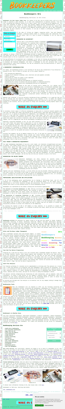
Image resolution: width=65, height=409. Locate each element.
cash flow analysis (22, 280)
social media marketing (18, 351)
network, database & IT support (33, 355)
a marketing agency (57, 358)
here (16, 322)
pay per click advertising (36, 352)
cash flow (15, 271)
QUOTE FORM (46, 303)
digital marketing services (41, 354)
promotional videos (26, 356)
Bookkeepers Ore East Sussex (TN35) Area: (14, 20)
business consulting (35, 358)
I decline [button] (41, 405)
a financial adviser (52, 351)
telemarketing (16, 359)
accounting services (20, 354)
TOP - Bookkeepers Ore (9, 389)
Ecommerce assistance (8, 355)
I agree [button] (37, 405)
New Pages (7, 399)
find (7, 315)
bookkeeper (40, 319)
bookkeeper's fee (56, 54)
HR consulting (16, 358)
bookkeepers (29, 159)
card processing (57, 352)
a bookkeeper (45, 35)
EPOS (37, 351)
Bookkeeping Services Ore (13, 325)
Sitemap (4, 399)
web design (15, 352)
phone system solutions (50, 356)
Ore (38, 220)
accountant (8, 60)
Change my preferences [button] (49, 405)
